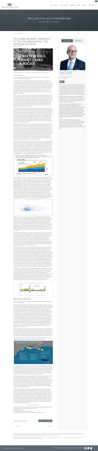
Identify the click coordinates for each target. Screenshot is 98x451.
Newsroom (72, 5)
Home (51, 5)
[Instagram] (91, 448)
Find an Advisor (64, 5)
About (56, 5)
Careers (79, 5)
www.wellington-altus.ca (38, 438)
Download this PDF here (19, 75)
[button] (39, 421)
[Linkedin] (60, 82)
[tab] (67, 40)
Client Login (92, 5)
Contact (84, 5)
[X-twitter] (63, 82)
